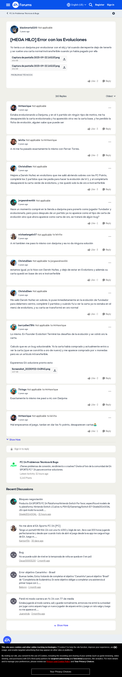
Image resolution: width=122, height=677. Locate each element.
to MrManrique (49, 140)
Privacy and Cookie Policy (58, 661)
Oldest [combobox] (111, 96)
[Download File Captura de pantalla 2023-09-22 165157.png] (64, 59)
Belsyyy (23, 587)
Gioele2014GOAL (28, 514)
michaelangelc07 (27, 234)
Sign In (110, 4)
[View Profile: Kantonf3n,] (13, 528)
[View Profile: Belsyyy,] (13, 575)
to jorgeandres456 (58, 261)
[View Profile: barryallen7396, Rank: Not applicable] (13, 327)
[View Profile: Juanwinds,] (13, 601)
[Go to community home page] (22, 5)
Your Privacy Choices (60, 671)
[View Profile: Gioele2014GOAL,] (13, 501)
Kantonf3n (24, 540)
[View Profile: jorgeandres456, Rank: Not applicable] (13, 202)
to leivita (57, 234)
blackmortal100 (28, 27)
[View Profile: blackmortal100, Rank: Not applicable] (14, 29)
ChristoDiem (25, 166)
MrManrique (24, 106)
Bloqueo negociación (31, 499)
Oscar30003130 (27, 560)
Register (99, 4)
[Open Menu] (113, 13)
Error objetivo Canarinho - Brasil (37, 572)
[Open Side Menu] (8, 4)
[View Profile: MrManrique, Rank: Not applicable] (13, 108)
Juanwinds (24, 613)
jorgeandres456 (26, 200)
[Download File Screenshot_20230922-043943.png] (55, 370)
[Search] (91, 5)
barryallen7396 (26, 325)
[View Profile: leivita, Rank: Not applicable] (13, 142)
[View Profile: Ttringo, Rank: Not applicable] (13, 391)
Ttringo (22, 389)
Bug (21, 552)
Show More (15, 439)
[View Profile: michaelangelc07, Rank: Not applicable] (13, 236)
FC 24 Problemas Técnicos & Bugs (24, 13)
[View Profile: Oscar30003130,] (13, 555)
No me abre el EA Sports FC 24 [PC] (40, 525)
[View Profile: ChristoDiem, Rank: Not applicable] (13, 168)
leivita (21, 140)
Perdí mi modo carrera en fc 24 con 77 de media (46, 598)
